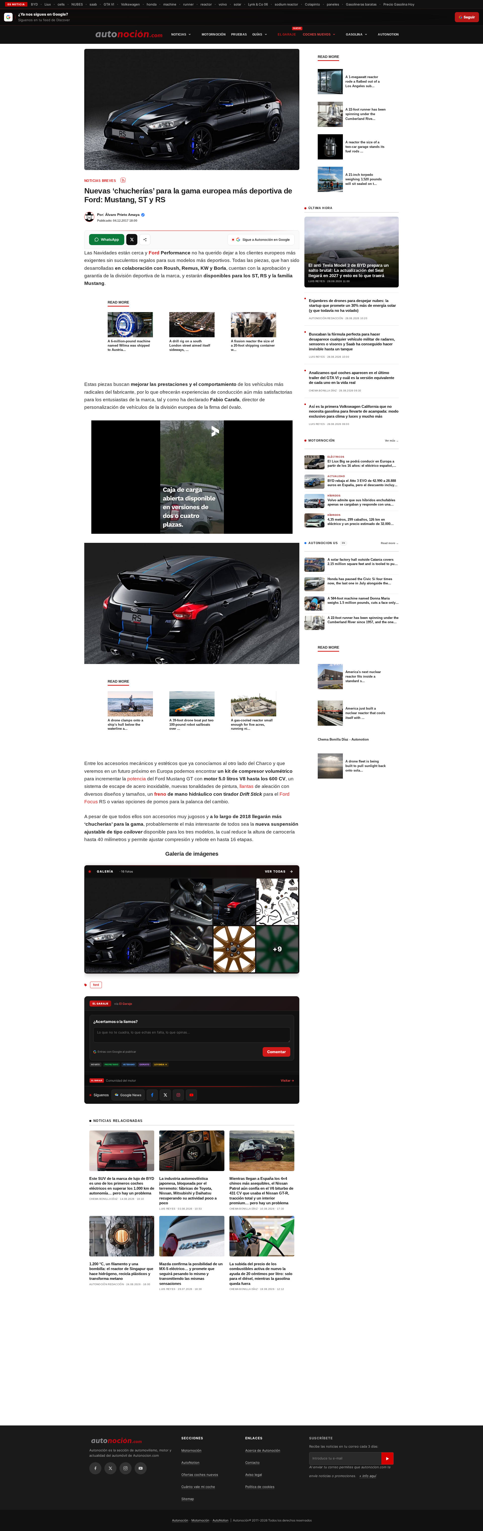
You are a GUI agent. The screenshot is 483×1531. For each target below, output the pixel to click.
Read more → (390, 543)
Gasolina (354, 34)
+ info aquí (367, 1476)
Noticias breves (100, 181)
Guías (257, 34)
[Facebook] (95, 1468)
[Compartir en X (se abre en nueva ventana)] (131, 239)
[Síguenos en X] (165, 1095)
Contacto (252, 1462)
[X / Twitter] (110, 1468)
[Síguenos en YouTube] (191, 1095)
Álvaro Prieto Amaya (122, 215)
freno (160, 794)
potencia (136, 778)
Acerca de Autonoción (262, 1450)
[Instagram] (125, 1468)
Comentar (276, 1051)
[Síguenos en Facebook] (152, 1095)
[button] (279, 871)
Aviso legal (253, 1475)
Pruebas (239, 34)
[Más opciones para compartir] (144, 239)
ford (96, 985)
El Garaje (287, 34)
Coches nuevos (317, 34)
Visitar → (287, 1080)
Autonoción (180, 1520)
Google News (130, 1095)
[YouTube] (141, 1468)
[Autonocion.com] (129, 33)
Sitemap (187, 1499)
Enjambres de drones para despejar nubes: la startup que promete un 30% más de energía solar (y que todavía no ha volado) (352, 305)
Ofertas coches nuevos (199, 1475)
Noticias (178, 34)
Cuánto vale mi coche (198, 1487)
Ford (154, 252)
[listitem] (127, 925)
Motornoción (214, 34)
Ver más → (392, 440)
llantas (246, 786)
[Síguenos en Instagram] (178, 1095)
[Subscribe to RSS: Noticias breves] (123, 180)
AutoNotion (388, 34)
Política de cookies (259, 1487)
